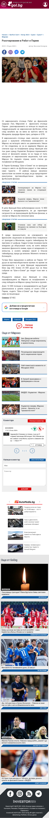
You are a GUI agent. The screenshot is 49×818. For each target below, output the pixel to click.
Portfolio (24, 815)
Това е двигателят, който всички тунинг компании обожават (31, 522)
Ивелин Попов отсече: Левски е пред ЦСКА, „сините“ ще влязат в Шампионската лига (24, 742)
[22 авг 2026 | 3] (24, 652)
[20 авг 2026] (24, 615)
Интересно (43, 597)
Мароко (6, 319)
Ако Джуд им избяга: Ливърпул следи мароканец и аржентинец (33, 340)
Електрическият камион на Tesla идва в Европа (32, 534)
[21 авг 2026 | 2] (24, 763)
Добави (24, 489)
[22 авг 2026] (24, 577)
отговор (38, 445)
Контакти (7, 808)
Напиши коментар (28, 326)
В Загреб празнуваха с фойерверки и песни (31, 380)
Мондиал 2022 (31, 319)
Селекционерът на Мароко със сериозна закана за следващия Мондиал (32, 190)
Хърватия (17, 319)
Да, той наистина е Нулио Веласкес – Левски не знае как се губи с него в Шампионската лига (23, 704)
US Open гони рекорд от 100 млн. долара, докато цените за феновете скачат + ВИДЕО (22, 779)
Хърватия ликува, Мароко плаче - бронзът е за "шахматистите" (32, 408)
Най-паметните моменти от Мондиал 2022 (33, 366)
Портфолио (24, 810)
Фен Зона (43, 708)
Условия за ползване (37, 808)
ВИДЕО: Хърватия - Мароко (33, 392)
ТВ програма (42, 670)
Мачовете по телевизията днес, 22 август (18, 668)
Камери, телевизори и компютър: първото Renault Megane (32, 547)
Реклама (14, 808)
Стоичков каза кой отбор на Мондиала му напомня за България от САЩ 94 (32, 227)
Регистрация (39, 460)
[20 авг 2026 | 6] (24, 725)
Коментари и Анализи (39, 635)
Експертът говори (40, 746)
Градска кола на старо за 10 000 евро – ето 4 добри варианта (32, 509)
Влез (33, 460)
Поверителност (23, 808)
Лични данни (32, 815)
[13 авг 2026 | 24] (24, 688)
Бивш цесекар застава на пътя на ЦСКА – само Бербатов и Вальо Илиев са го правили (21, 631)
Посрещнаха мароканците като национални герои (32, 353)
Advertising (16, 815)
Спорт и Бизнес (41, 783)
